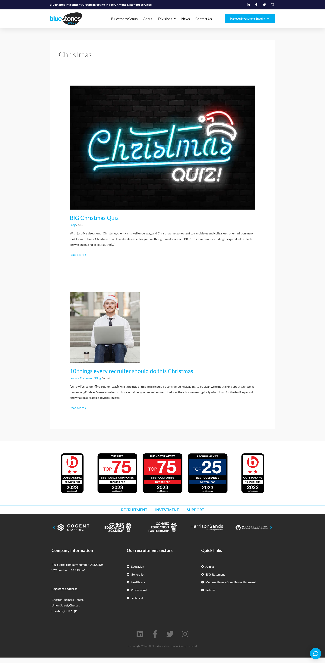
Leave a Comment (81, 378)
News (185, 19)
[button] (54, 527)
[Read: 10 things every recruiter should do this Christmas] (105, 327)
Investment (167, 510)
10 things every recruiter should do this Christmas (131, 370)
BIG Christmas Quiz (94, 217)
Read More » (78, 254)
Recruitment (134, 510)
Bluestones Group (124, 19)
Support (195, 510)
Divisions (165, 19)
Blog (73, 225)
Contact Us (203, 19)
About (148, 19)
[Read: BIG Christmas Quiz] (162, 147)
